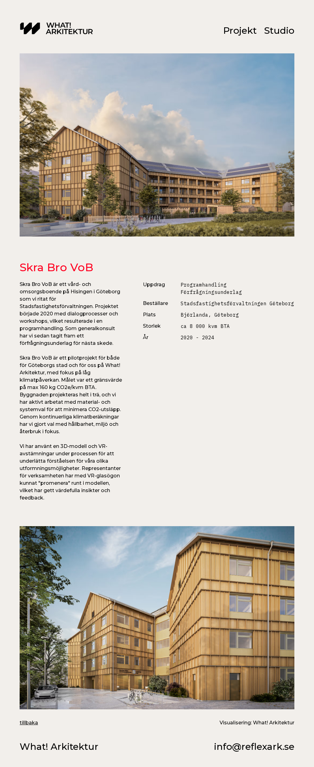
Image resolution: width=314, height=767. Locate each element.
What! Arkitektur (59, 746)
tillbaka (29, 723)
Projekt (240, 30)
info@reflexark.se (254, 746)
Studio (279, 30)
